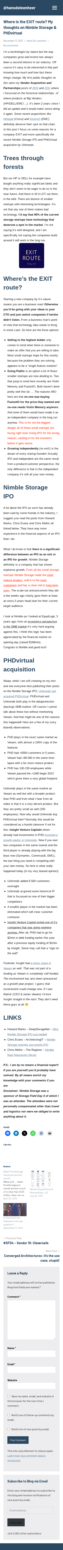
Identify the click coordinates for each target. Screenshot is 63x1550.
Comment (13, 1296)
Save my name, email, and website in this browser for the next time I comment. (30, 1401)
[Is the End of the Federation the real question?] (15, 1209)
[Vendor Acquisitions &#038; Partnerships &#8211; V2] (41, 1179)
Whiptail (8, 119)
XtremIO (35, 119)
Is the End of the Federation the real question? (13, 1221)
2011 (47, 88)
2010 (35, 88)
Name (11, 1348)
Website (12, 1380)
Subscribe (16, 1522)
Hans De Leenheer (36, 40)
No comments (10, 45)
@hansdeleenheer (19, 7)
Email (11, 1364)
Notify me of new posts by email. (30, 1429)
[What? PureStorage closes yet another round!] (16, 1185)
